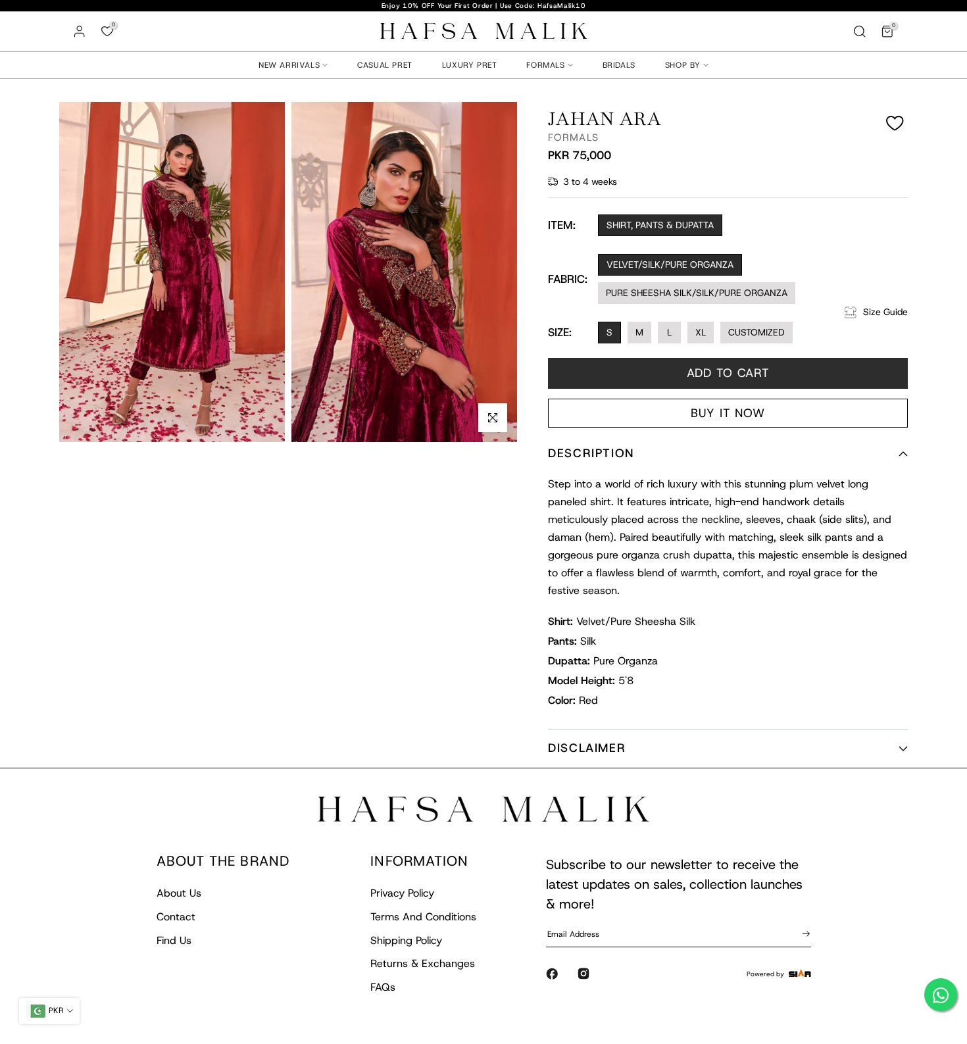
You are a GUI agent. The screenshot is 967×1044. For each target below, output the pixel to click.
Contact (176, 917)
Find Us (174, 940)
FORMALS (545, 65)
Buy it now (728, 413)
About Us (179, 893)
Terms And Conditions (423, 917)
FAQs (382, 987)
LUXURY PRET (469, 65)
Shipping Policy (406, 940)
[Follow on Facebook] (552, 974)
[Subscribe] (804, 933)
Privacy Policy (402, 893)
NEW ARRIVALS (289, 65)
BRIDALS (619, 65)
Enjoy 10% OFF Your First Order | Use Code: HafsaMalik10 (484, 5)
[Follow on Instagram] (583, 974)
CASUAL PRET (384, 65)
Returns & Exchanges (422, 963)
